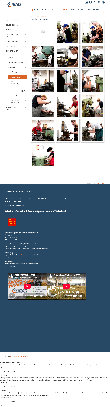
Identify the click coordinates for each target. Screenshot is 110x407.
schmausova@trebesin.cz (29, 264)
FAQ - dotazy (11, 46)
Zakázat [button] (12, 386)
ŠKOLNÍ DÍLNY (16, 77)
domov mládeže (94, 10)
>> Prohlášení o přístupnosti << (15, 205)
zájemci (63, 10)
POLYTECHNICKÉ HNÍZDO (12, 108)
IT (16, 96)
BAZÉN (34, 19)
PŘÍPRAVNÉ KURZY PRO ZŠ (14, 35)
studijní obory (12, 25)
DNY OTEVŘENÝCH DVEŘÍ (13, 52)
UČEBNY (14, 72)
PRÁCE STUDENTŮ (15, 83)
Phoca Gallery (100, 183)
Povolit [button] (4, 386)
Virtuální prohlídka (14, 63)
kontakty (43, 19)
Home (36, 10)
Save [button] (1, 406)
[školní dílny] (67, 32)
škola (54, 10)
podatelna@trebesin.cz (40, 249)
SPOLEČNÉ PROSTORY (15, 101)
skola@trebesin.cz (16, 249)
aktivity (9, 30)
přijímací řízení (12, 58)
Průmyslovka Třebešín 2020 (20, 356)
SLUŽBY (81, 10)
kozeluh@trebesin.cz (25, 255)
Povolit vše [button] (5, 371)
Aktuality (45, 10)
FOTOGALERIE (11, 67)
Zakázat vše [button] (16, 371)
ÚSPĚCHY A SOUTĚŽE (13, 41)
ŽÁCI (72, 10)
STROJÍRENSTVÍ (21, 91)
